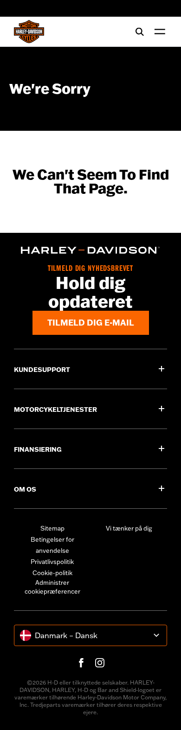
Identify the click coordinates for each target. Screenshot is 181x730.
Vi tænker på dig (129, 528)
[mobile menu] (158, 31)
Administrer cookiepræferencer (52, 587)
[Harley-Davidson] (90, 250)
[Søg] (140, 31)
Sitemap (52, 528)
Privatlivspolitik (52, 561)
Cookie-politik (52, 572)
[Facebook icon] (81, 662)
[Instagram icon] (99, 662)
